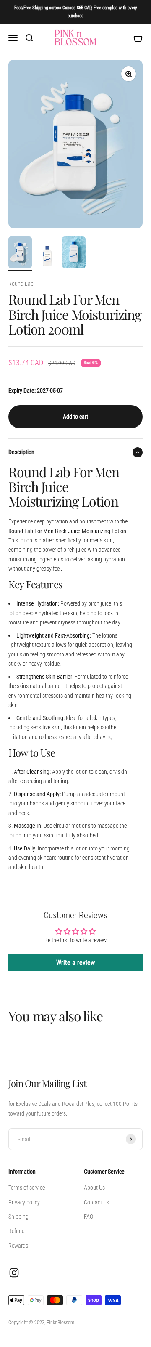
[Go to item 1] (20, 253)
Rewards (18, 1245)
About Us (94, 1187)
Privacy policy (24, 1202)
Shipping (18, 1216)
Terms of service (26, 1187)
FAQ (88, 1216)
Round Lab (21, 283)
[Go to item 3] (74, 253)
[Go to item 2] (47, 257)
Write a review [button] (75, 963)
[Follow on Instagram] (14, 1272)
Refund (16, 1230)
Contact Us (96, 1202)
